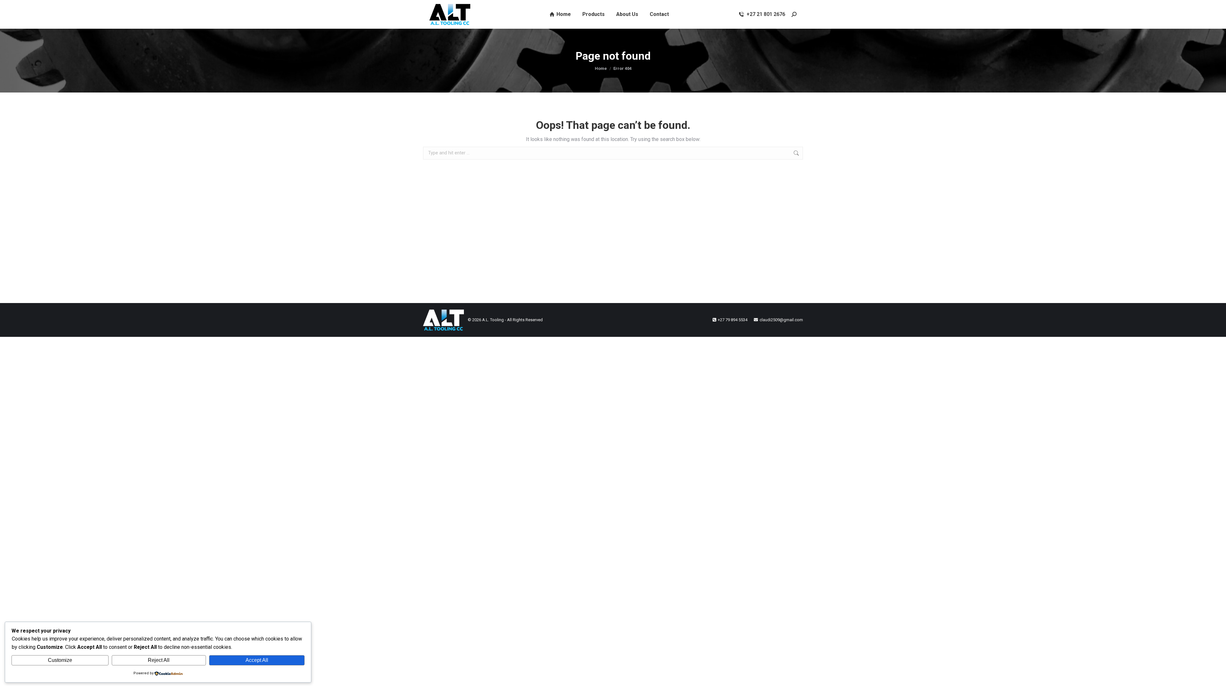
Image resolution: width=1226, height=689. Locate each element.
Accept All (257, 660)
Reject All (159, 660)
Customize (60, 660)
